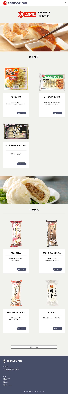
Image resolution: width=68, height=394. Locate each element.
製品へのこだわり (6, 378)
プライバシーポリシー (7, 385)
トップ (4, 376)
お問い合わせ (5, 382)
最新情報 (5, 379)
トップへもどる (34, 347)
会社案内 (5, 384)
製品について (5, 381)
